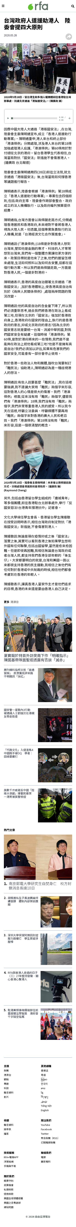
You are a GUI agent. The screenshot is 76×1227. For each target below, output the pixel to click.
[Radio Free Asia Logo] (38, 6)
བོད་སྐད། (44, 1097)
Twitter (45, 1133)
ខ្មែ (42, 1092)
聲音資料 (8, 1092)
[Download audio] (69, 117)
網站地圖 (8, 1207)
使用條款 (8, 1194)
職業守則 (8, 1180)
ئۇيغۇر (44, 1101)
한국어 (44, 1083)
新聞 (6, 1070)
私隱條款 (8, 1189)
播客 (6, 1133)
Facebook (46, 1129)
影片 (6, 1097)
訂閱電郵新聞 (48, 1142)
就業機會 (8, 1185)
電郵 (43, 1157)
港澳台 (7, 1075)
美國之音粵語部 (12, 1202)
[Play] (8, 118)
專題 (6, 1083)
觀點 (6, 1079)
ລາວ (43, 1088)
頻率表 (7, 1129)
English (45, 1110)
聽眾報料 (46, 1161)
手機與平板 (10, 1166)
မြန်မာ (44, 1079)
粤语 (43, 1075)
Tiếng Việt (46, 1105)
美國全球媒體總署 (13, 1198)
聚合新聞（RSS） (50, 1138)
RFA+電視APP (11, 1157)
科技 (6, 1088)
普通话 (44, 1070)
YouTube (45, 1125)
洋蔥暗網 (8, 1161)
